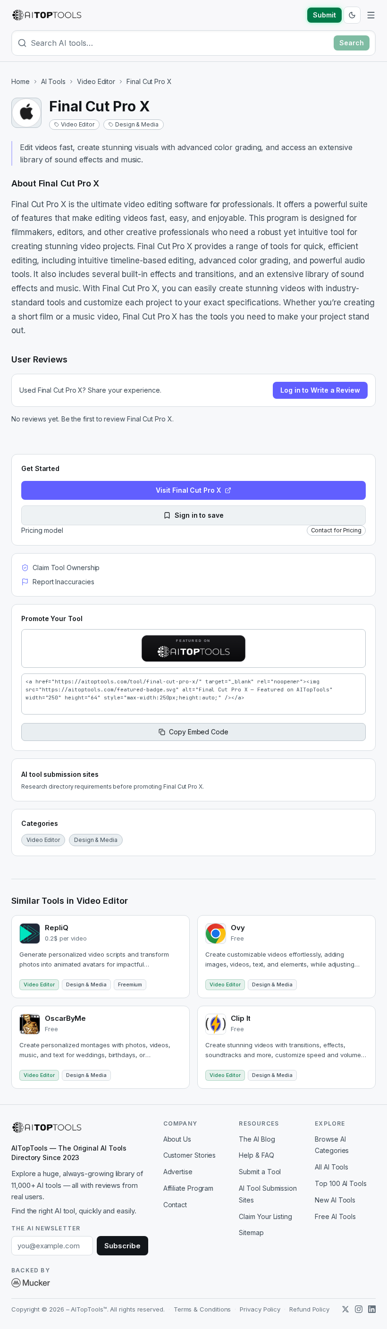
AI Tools (53, 81)
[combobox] (180, 43)
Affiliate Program (188, 1188)
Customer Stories (189, 1155)
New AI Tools (335, 1200)
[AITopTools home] (46, 15)
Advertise (178, 1172)
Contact (175, 1205)
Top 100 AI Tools (341, 1183)
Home (20, 81)
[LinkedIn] (372, 1309)
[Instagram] (358, 1309)
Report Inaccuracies (63, 582)
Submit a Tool (260, 1172)
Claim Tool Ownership (66, 568)
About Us (177, 1139)
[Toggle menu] (370, 15)
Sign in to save (199, 515)
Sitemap (251, 1232)
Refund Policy (309, 1309)
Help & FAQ (256, 1155)
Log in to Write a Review (320, 390)
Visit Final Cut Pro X (188, 490)
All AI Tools (331, 1167)
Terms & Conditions (202, 1309)
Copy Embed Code (198, 732)
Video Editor (96, 81)
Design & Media (137, 124)
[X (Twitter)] (345, 1309)
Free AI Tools (335, 1216)
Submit (324, 15)
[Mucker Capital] (30, 1282)
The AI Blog (257, 1139)
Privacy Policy (260, 1309)
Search (351, 43)
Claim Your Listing (265, 1216)
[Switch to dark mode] (352, 15)
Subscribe (122, 1245)
